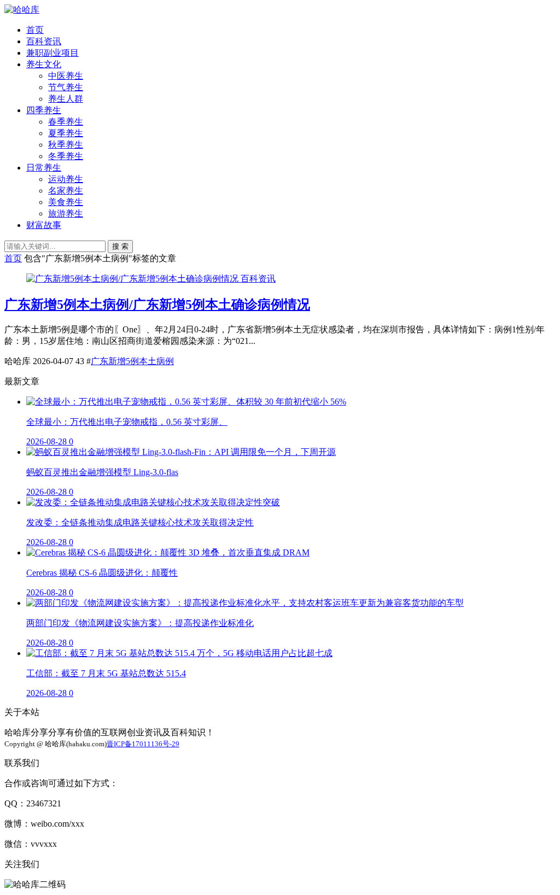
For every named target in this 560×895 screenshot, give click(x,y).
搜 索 (120, 246)
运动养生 (65, 179)
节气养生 (65, 87)
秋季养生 (65, 144)
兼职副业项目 (52, 52)
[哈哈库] (21, 9)
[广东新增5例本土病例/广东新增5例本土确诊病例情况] (133, 278)
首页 (35, 29)
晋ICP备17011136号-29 (143, 744)
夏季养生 (65, 133)
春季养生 (65, 121)
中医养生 (65, 75)
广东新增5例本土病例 (132, 361)
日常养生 (43, 167)
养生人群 (65, 98)
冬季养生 (65, 156)
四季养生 (43, 110)
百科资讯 (43, 41)
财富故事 (43, 225)
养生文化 (43, 64)
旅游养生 (65, 213)
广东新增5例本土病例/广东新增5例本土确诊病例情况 (157, 304)
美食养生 (65, 202)
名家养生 (65, 190)
